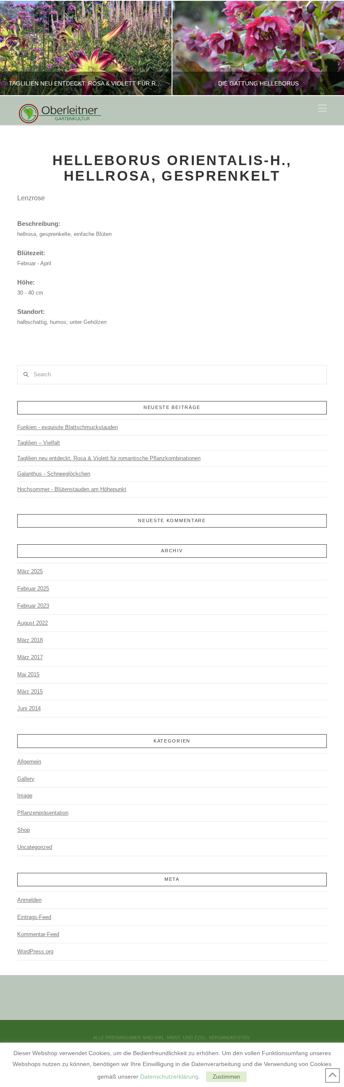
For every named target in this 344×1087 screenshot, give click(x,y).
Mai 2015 (28, 674)
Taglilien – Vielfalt (38, 443)
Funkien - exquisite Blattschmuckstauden (67, 427)
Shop (23, 830)
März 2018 (30, 640)
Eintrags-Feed (34, 917)
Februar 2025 (33, 588)
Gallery (25, 779)
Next (326, 48)
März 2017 (30, 657)
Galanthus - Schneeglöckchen (53, 474)
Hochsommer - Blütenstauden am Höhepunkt (71, 489)
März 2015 (30, 691)
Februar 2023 (33, 606)
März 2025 (30, 571)
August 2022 (32, 623)
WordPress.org (35, 951)
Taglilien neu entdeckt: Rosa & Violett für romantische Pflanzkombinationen (109, 458)
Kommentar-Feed (38, 934)
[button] (322, 108)
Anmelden (29, 900)
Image (24, 795)
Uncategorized (34, 847)
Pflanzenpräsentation (42, 813)
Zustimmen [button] (226, 1077)
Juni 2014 (29, 708)
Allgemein (29, 761)
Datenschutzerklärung (169, 1076)
